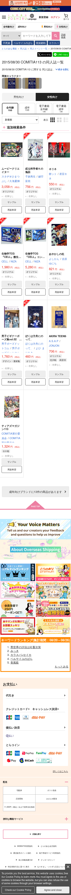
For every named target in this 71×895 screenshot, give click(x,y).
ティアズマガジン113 (11, 427)
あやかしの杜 (56, 254)
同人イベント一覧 (38, 48)
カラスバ (54, 42)
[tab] (27, 108)
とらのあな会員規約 (49, 846)
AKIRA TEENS (57, 336)
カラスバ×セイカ (20, 655)
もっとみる (61, 666)
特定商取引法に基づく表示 (18, 866)
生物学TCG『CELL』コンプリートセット (35, 257)
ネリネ (53, 169)
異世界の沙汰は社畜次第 (25, 647)
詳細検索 (63, 36)
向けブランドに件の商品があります (35, 491)
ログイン (55, 17)
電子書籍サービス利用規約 (49, 853)
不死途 (6, 42)
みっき (14, 651)
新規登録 (43, 17)
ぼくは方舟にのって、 (34, 337)
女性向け (63, 26)
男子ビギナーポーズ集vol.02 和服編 (12, 339)
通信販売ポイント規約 (22, 853)
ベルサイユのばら (23, 42)
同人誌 (23, 48)
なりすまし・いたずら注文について (51, 866)
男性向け (48, 26)
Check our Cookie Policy (18, 889)
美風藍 (14, 662)
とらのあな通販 (9, 48)
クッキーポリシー (48, 860)
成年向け (22, 26)
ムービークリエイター (11, 170)
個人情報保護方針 (26, 860)
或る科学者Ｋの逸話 (34, 170)
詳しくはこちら (60, 771)
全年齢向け (8, 26)
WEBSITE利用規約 (25, 846)
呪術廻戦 (41, 42)
